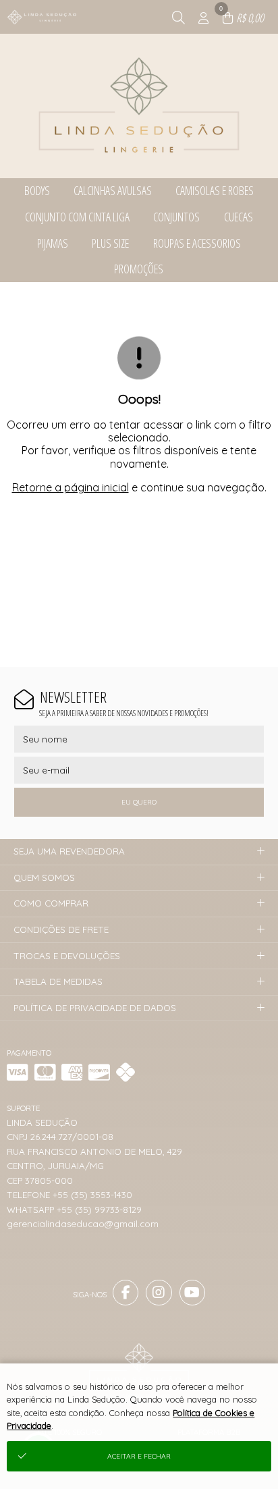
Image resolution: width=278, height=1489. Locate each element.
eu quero (139, 802)
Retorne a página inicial (70, 487)
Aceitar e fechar (139, 1456)
